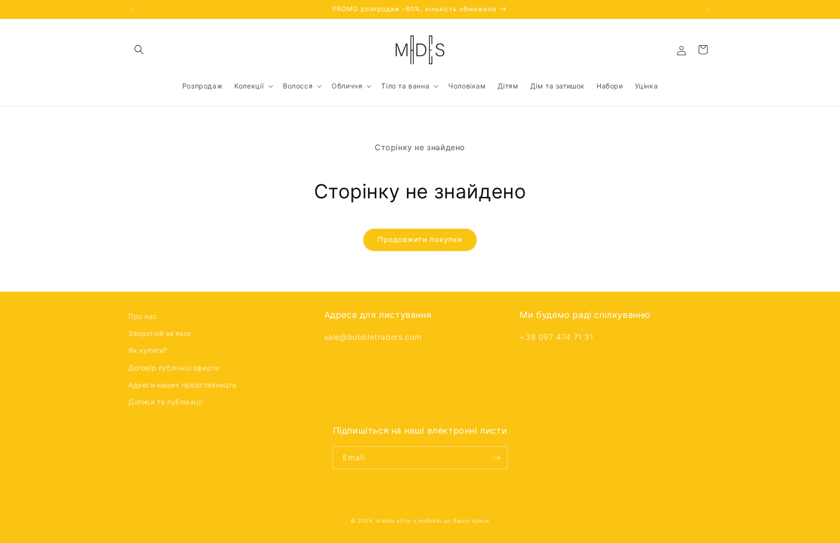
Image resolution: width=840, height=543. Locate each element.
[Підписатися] (496, 457)
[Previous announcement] (131, 9)
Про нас (142, 316)
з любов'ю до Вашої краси (451, 520)
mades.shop (393, 520)
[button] (139, 49)
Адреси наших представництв (182, 385)
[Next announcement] (708, 9)
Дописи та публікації (165, 402)
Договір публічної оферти (173, 368)
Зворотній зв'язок (160, 333)
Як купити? (147, 350)
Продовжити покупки (420, 239)
